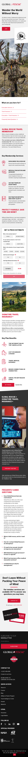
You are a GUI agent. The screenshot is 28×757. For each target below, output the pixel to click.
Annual (8, 243)
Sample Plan (18, 384)
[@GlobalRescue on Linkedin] (10, 724)
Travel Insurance (6, 111)
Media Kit (3, 704)
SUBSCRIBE (14, 646)
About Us (3, 687)
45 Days (5, 251)
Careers (3, 690)
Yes (8, 257)
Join (6, 28)
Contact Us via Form (6, 674)
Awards (3, 701)
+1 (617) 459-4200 (17, 605)
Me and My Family (20, 236)
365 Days (22, 251)
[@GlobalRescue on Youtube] (18, 724)
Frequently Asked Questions (9, 119)
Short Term (20, 243)
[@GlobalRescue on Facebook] (2, 724)
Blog (2, 693)
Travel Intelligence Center (7, 698)
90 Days (11, 251)
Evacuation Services (7, 107)
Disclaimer (3, 712)
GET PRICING (8, 384)
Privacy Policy (21, 752)
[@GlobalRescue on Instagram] (14, 724)
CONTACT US (14, 600)
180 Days (17, 251)
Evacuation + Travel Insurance (9, 115)
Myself (8, 236)
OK (14, 754)
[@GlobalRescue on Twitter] (5, 724)
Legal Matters (4, 715)
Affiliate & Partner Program (7, 696)
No (20, 257)
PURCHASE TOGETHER (10, 468)
